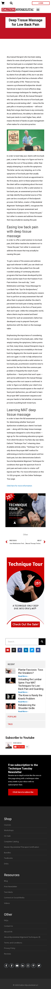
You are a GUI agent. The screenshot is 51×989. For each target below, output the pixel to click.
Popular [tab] (12, 717)
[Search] (42, 641)
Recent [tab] (11, 664)
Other (25, 534)
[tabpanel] (25, 690)
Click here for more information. (19, 486)
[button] (38, 9)
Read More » (23, 676)
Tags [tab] (10, 724)
